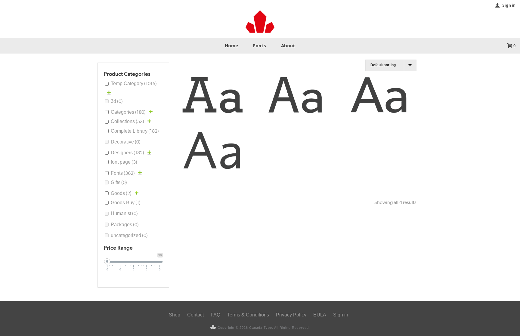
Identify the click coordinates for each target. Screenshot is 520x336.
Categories (128, 112)
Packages (125, 224)
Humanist (124, 213)
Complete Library (135, 131)
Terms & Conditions (248, 314)
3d (117, 101)
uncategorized (129, 235)
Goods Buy (126, 202)
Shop (174, 314)
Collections (127, 121)
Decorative (126, 142)
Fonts (259, 45)
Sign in (508, 5)
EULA (319, 314)
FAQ (215, 314)
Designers (127, 153)
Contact (195, 314)
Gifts (119, 182)
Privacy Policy (291, 314)
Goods (121, 193)
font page (124, 162)
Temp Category (134, 83)
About (288, 45)
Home (231, 45)
